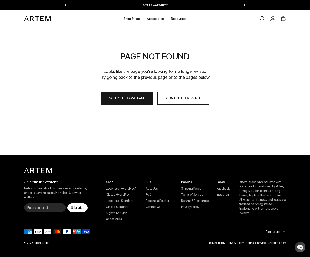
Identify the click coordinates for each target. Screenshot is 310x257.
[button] (300, 247)
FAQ (148, 194)
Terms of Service (192, 194)
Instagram (223, 194)
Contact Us (153, 207)
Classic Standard (117, 207)
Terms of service (256, 242)
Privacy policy (236, 242)
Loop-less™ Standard (119, 200)
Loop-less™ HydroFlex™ (121, 188)
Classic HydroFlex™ (118, 194)
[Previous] (66, 5)
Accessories (114, 219)
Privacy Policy (190, 207)
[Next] (244, 5)
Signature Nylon (116, 213)
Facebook (223, 188)
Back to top (273, 231)
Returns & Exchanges (195, 200)
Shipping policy (277, 242)
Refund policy (217, 242)
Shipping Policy (191, 188)
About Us (152, 188)
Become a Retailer (157, 200)
